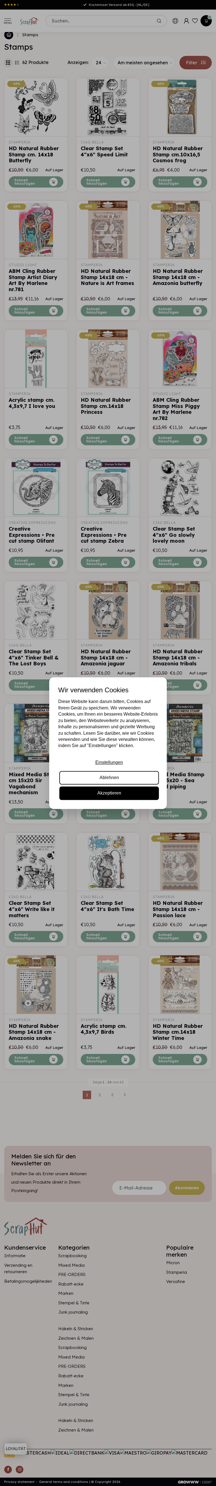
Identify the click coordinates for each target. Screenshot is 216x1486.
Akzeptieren (109, 793)
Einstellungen (109, 762)
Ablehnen (109, 777)
